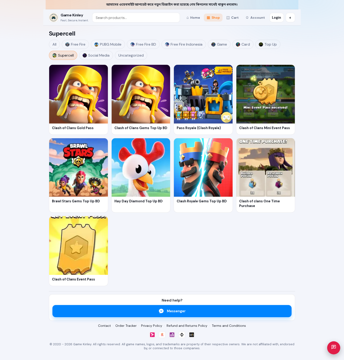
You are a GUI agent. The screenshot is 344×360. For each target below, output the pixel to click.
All (54, 44)
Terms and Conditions (229, 326)
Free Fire (78, 44)
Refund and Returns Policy (187, 326)
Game (222, 44)
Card (246, 44)
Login (276, 17)
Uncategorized (131, 55)
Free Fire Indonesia (186, 44)
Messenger (176, 311)
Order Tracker (126, 326)
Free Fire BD (146, 44)
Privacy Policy (151, 326)
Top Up (270, 44)
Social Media (99, 55)
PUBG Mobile (110, 44)
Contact (104, 326)
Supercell (66, 55)
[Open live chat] (333, 347)
